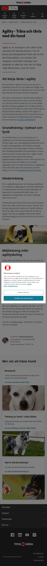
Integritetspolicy (13, 286)
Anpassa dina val (23, 292)
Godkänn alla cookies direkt (23, 298)
